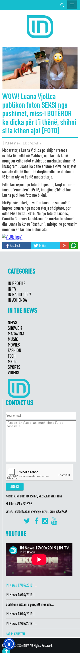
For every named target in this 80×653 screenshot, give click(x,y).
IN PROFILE (16, 283)
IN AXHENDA (17, 300)
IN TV (12, 289)
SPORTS (14, 367)
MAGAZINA (16, 333)
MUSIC (13, 339)
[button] (9, 644)
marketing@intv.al (38, 511)
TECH (12, 356)
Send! (14, 486)
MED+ (12, 361)
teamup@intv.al (58, 511)
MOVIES (14, 344)
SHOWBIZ (15, 328)
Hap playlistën (15, 634)
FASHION (14, 350)
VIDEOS (13, 372)
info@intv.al (20, 511)
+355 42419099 (23, 504)
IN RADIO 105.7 (19, 294)
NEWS (12, 322)
